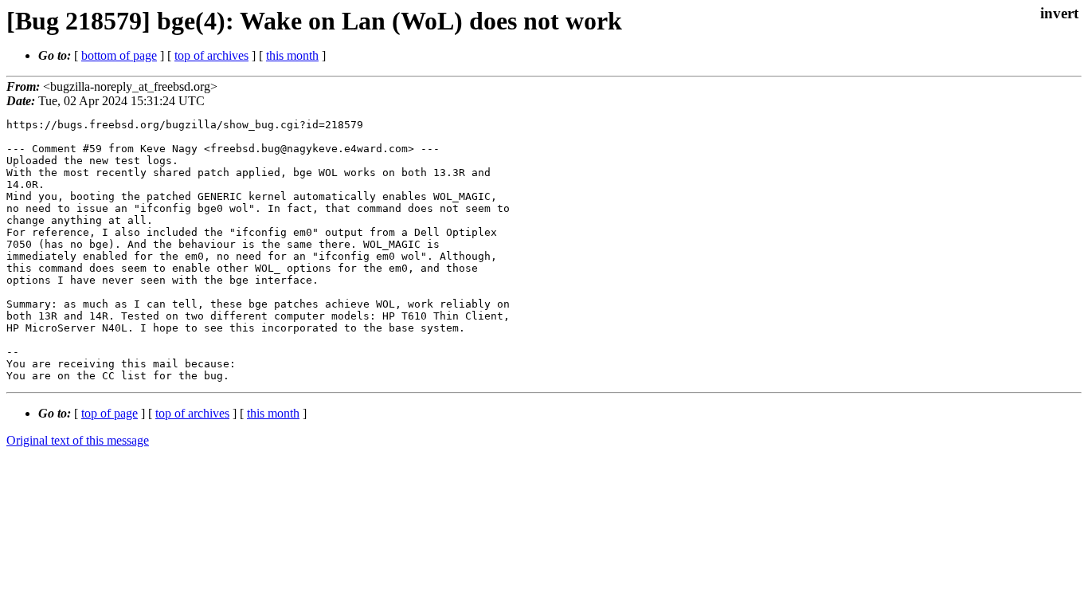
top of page (109, 413)
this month (292, 55)
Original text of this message (77, 440)
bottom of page (119, 55)
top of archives (211, 55)
